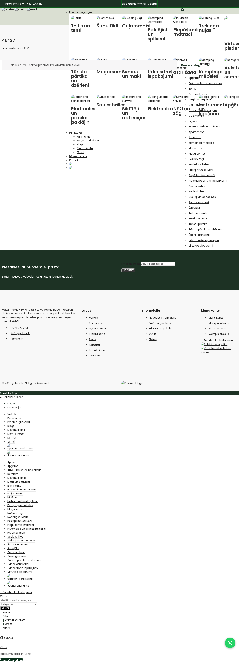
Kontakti (94, 345)
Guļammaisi (196, 116)
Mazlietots (195, 148)
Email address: (131, 264)
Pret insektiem (198, 186)
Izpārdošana (196, 132)
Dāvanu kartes (198, 94)
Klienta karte (97, 334)
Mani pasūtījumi (219, 323)
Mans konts (216, 318)
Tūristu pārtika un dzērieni (205, 229)
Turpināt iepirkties (11, 660)
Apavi (192, 72)
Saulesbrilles (196, 191)
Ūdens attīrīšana (199, 235)
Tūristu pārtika (198, 224)
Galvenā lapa (10, 48)
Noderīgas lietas (199, 164)
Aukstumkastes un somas (205, 83)
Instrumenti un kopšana (204, 126)
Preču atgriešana (160, 323)
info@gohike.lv (20, 333)
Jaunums (195, 137)
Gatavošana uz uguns (203, 110)
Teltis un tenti (198, 213)
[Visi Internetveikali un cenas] (219, 352)
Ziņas (92, 339)
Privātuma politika (160, 328)
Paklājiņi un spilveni (201, 170)
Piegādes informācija (162, 318)
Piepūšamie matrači (202, 175)
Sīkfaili (153, 339)
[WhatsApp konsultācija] (230, 643)
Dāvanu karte (98, 328)
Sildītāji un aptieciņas (202, 197)
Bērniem (194, 89)
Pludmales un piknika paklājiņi (208, 181)
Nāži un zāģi (196, 159)
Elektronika (195, 105)
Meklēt (5, 608)
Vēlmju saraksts (219, 334)
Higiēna (193, 121)
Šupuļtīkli (194, 208)
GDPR (152, 334)
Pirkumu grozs (218, 328)
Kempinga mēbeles (201, 143)
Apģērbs (194, 78)
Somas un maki (199, 202)
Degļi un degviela (200, 99)
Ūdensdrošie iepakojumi (204, 240)
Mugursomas (197, 153)
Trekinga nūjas (198, 218)
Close (19, 397)
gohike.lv (17, 339)
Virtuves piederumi (201, 245)
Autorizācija (7, 397)
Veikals (93, 318)
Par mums (96, 323)
